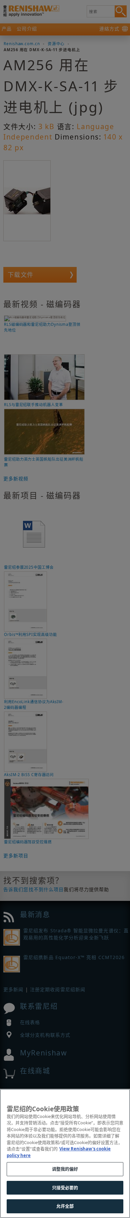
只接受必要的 (65, 1188)
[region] (65, 1153)
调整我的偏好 (65, 1169)
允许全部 (65, 1206)
